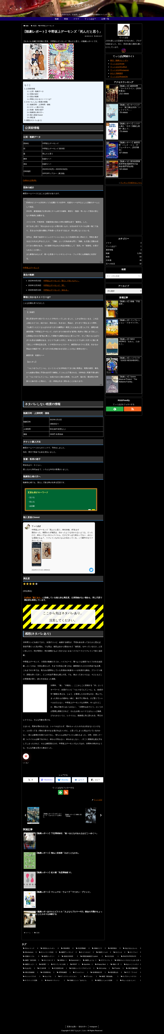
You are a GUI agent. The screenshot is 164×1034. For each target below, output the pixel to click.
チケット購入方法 (37, 107)
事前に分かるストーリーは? (40, 99)
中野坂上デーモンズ (31, 268)
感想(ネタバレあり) (34, 120)
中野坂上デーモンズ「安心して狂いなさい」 (61, 281)
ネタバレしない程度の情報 (37, 102)
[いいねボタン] (26, 756)
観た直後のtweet (36, 115)
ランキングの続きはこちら (131, 183)
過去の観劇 (34, 96)
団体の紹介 (34, 94)
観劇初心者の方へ (37, 112)
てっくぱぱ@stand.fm (119, 77)
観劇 (27, 26)
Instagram (93, 1027)
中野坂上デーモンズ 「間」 (54, 285)
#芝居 (34, 26)
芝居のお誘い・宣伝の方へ (77, 1027)
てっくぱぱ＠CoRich (118, 67)
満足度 (32, 117)
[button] (95, 779)
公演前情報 (30, 89)
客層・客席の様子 (37, 110)
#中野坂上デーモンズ (47, 26)
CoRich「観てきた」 (33, 598)
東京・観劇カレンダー (119, 60)
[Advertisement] (59, 393)
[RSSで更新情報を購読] (66, 792)
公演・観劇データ (37, 91)
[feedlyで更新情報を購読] (60, 792)
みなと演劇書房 (116, 73)
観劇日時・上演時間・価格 (40, 104)
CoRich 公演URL (29, 180)
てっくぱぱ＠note (117, 64)
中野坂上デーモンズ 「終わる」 (56, 290)
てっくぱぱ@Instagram (119, 70)
